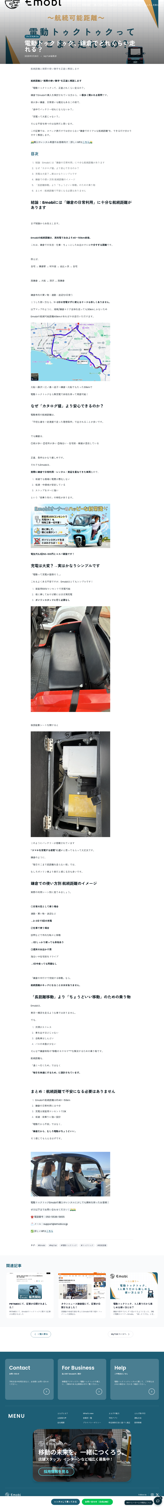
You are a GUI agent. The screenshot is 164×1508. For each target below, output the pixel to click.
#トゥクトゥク (87, 1245)
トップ (75, 5)
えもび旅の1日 (140, 1413)
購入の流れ (99, 5)
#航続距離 (101, 1245)
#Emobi (41, 1245)
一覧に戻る (43, 1334)
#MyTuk (53, 1245)
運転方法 (137, 1418)
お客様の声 (61, 1418)
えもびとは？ (62, 1413)
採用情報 (137, 1422)
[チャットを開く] (158, 1501)
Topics (112, 5)
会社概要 (61, 1422)
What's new (88, 1413)
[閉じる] (160, 1498)
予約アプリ (113, 1418)
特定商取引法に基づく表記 (119, 1422)
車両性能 (86, 5)
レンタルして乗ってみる (65, 1501)
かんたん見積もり (153, 5)
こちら (86, 142)
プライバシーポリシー (92, 1422)
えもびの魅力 (114, 1413)
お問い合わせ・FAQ (131, 5)
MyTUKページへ (118, 1334)
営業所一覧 (87, 1418)
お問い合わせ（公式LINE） (97, 1501)
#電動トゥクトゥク (69, 1245)
